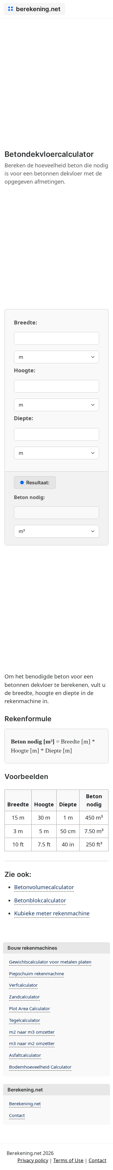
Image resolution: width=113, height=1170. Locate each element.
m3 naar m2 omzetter (32, 1043)
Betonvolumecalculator (44, 887)
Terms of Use (68, 1160)
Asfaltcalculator (25, 1055)
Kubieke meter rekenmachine (51, 913)
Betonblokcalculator (40, 900)
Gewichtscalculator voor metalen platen (50, 962)
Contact (17, 1115)
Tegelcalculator (24, 1020)
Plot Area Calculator (29, 1008)
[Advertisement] (56, 77)
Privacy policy (32, 1160)
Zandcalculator (24, 997)
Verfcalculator (23, 985)
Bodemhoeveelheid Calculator (40, 1067)
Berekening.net (25, 1103)
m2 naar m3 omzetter (32, 1032)
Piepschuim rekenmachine (36, 973)
